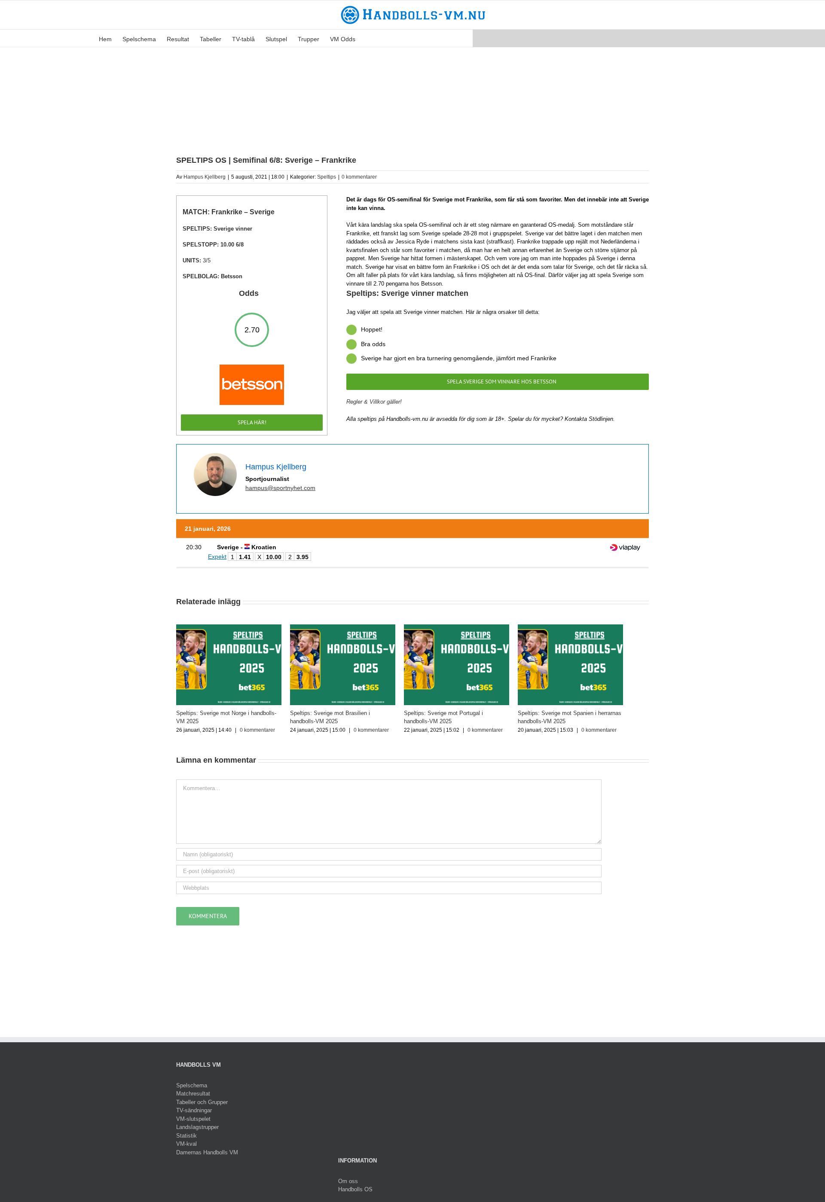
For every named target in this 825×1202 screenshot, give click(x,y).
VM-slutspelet (193, 1124)
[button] (368, 38)
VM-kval (186, 1149)
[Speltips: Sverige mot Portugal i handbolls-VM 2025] (473, 627)
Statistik (186, 1141)
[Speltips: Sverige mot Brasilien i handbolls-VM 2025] (352, 627)
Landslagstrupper (197, 1132)
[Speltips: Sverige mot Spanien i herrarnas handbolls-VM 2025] (593, 627)
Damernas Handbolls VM (207, 1157)
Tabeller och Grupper (202, 1107)
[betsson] (252, 367)
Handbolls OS (355, 1194)
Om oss (348, 1186)
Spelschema (191, 1090)
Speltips (326, 177)
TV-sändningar (194, 1115)
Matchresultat (193, 1098)
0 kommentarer (359, 177)
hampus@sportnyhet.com (280, 487)
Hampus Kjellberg (204, 177)
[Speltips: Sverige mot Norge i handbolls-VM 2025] (232, 627)
